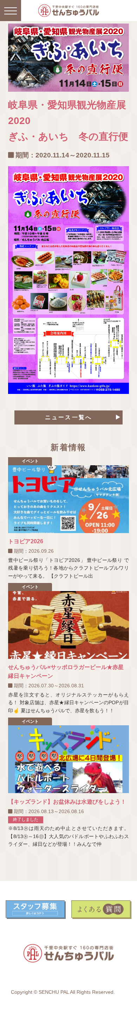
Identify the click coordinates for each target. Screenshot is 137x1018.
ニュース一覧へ (68, 417)
